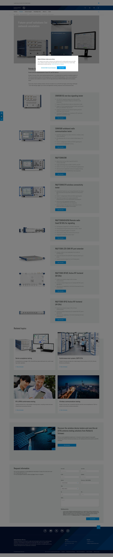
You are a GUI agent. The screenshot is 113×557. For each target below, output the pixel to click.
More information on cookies (58, 64)
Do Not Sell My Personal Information (48, 67)
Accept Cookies (61, 67)
